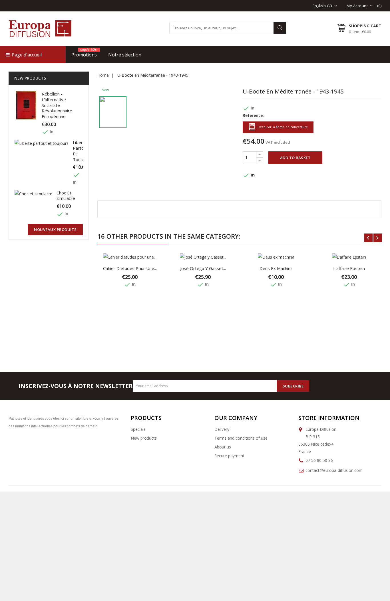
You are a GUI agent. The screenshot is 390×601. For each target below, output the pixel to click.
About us (222, 447)
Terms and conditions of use (241, 438)
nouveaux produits (55, 229)
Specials (138, 429)
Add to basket (295, 157)
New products (144, 438)
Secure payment (229, 455)
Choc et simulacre (66, 195)
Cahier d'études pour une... (130, 268)
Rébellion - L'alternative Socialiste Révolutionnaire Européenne (57, 105)
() (379, 5)
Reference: (253, 115)
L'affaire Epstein (349, 268)
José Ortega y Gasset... (203, 268)
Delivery (221, 429)
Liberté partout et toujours (82, 150)
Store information (328, 418)
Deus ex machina (276, 268)
